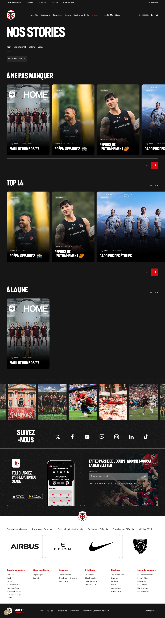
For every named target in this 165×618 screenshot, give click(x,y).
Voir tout (154, 185)
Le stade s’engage (152, 2)
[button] (7, 612)
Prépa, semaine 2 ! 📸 (73, 119)
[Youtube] (87, 436)
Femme (114, 581)
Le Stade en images (14, 591)
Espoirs (68, 15)
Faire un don (141, 581)
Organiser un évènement (68, 578)
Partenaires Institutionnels (70, 529)
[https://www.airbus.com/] (25, 546)
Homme (114, 578)
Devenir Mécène (143, 578)
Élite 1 (9, 578)
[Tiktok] (146, 436)
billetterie (42, 2)
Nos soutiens (142, 585)
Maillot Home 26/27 (28, 119)
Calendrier (89, 575)
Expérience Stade (81, 15)
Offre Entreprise (90, 578)
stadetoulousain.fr (14, 2)
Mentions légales (46, 611)
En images (96, 15)
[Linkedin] (131, 436)
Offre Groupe (89, 585)
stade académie (68, 2)
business (55, 2)
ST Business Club (65, 575)
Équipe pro (45, 15)
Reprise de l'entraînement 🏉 (118, 119)
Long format (20, 47)
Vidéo (41, 47)
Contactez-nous (151, 611)
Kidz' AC (36, 578)
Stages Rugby (38, 575)
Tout (9, 47)
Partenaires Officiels (98, 529)
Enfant (113, 585)
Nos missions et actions (145, 575)
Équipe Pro (10, 575)
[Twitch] (101, 436)
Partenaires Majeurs (17, 529)
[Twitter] (57, 436)
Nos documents (143, 591)
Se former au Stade (13, 585)
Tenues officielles (117, 575)
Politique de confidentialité (68, 611)
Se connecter (64, 581)
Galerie (31, 47)
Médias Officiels (146, 529)
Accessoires (115, 588)
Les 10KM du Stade (112, 15)
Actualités (34, 15)
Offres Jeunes (90, 581)
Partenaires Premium (42, 529)
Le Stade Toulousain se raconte (15, 596)
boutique (30, 2)
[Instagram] (116, 436)
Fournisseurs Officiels (123, 529)
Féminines (57, 15)
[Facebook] (72, 436)
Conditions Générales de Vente (96, 611)
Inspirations (115, 591)
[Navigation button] (25, 15)
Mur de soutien (142, 588)
